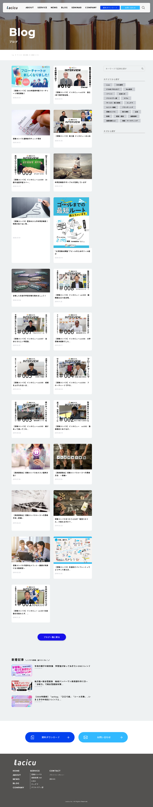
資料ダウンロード (110, 7)
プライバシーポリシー (56, 775)
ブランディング (127, 107)
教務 (107, 116)
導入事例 (125, 112)
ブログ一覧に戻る (52, 637)
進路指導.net (111, 121)
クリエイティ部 (111, 98)
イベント (109, 94)
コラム (126, 98)
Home (16, 771)
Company (90, 8)
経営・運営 (120, 116)
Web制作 (129, 89)
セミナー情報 (111, 107)
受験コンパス (111, 112)
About (30, 8)
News (54, 8)
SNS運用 (119, 85)
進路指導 (134, 116)
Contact (55, 771)
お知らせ (122, 94)
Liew (108, 85)
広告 (136, 112)
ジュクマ (130, 103)
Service (42, 8)
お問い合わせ (130, 7)
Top (13, 55)
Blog (64, 8)
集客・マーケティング (130, 121)
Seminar (76, 8)
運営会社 (52, 779)
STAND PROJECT (112, 89)
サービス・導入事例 (22, 55)
